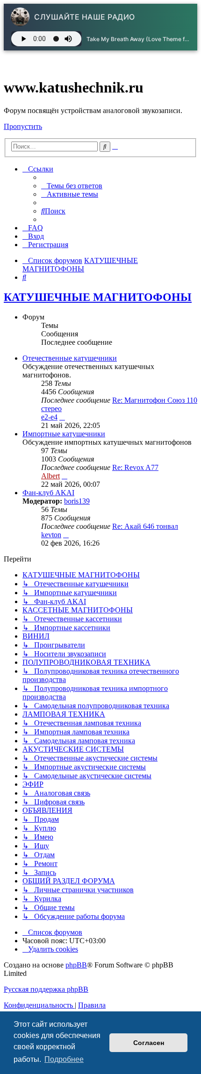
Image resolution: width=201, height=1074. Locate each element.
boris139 (77, 501)
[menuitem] (71, 186)
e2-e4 (49, 417)
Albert (50, 476)
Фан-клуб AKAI (48, 493)
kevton (51, 535)
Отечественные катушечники (69, 358)
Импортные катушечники (63, 434)
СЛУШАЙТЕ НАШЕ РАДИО (84, 16)
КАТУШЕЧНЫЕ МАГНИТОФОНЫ (98, 297)
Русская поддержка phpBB (46, 989)
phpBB (76, 965)
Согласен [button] (148, 1042)
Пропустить (23, 126)
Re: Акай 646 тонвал (145, 526)
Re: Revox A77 (135, 467)
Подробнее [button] (64, 1059)
